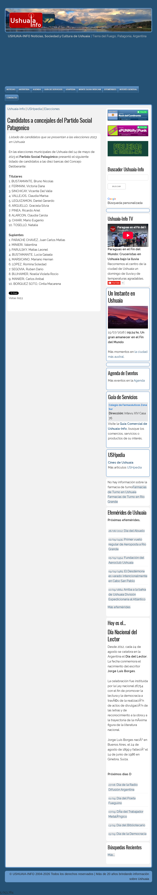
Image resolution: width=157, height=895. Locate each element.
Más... (111, 855)
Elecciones (52, 109)
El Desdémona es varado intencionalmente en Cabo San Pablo (127, 576)
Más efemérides (119, 607)
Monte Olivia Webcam (90, 89)
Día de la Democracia (127, 834)
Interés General (128, 89)
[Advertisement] (78, 63)
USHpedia (70, 89)
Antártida (24, 89)
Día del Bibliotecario (126, 825)
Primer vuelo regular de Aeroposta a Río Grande (127, 544)
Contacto (12, 97)
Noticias (11, 89)
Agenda (37, 89)
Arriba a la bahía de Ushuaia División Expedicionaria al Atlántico (127, 594)
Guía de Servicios (53, 89)
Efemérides (110, 89)
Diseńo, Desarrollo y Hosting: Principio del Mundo (40, 887)
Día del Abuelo (126, 531)
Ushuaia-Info (16, 109)
